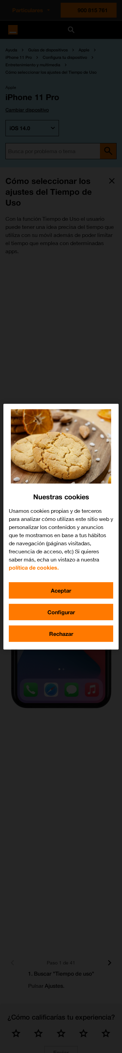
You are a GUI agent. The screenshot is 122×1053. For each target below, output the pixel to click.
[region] (61, 526)
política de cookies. (34, 567)
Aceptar (61, 590)
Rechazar (61, 633)
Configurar (61, 611)
